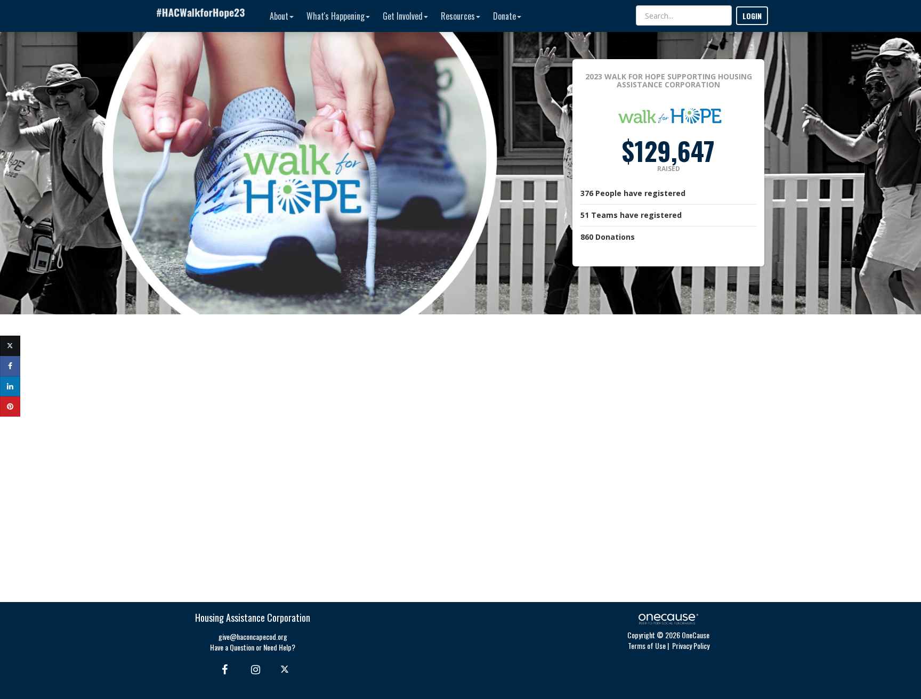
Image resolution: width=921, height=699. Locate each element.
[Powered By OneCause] (668, 617)
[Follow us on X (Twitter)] (286, 669)
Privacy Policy (690, 645)
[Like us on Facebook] (223, 669)
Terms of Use (647, 645)
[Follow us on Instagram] (252, 669)
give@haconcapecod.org (253, 636)
